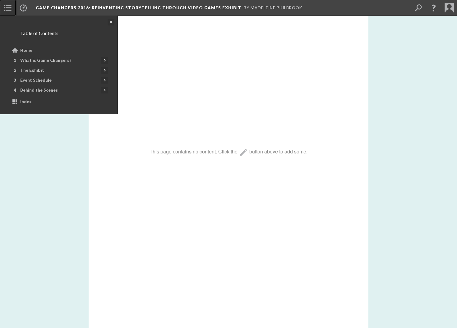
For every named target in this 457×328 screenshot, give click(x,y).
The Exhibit (32, 70)
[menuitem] (8, 8)
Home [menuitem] (26, 50)
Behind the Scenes (39, 90)
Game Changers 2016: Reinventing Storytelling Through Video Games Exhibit (138, 7)
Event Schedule (36, 80)
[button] (433, 8)
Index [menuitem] (26, 101)
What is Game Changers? (46, 60)
